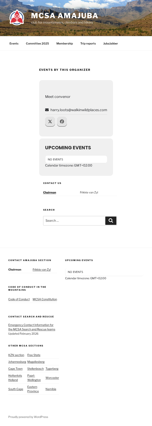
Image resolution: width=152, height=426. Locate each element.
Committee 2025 (37, 43)
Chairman (49, 192)
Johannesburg (17, 361)
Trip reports (88, 43)
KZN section (16, 355)
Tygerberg (52, 368)
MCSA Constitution (45, 299)
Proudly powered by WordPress (28, 416)
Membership (64, 43)
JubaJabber (110, 43)
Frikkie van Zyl (42, 269)
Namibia (51, 389)
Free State (33, 355)
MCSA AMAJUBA (65, 15)
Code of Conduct (19, 299)
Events (14, 43)
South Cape (15, 389)
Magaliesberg (36, 361)
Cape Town (15, 368)
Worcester (52, 377)
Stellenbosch (35, 368)
